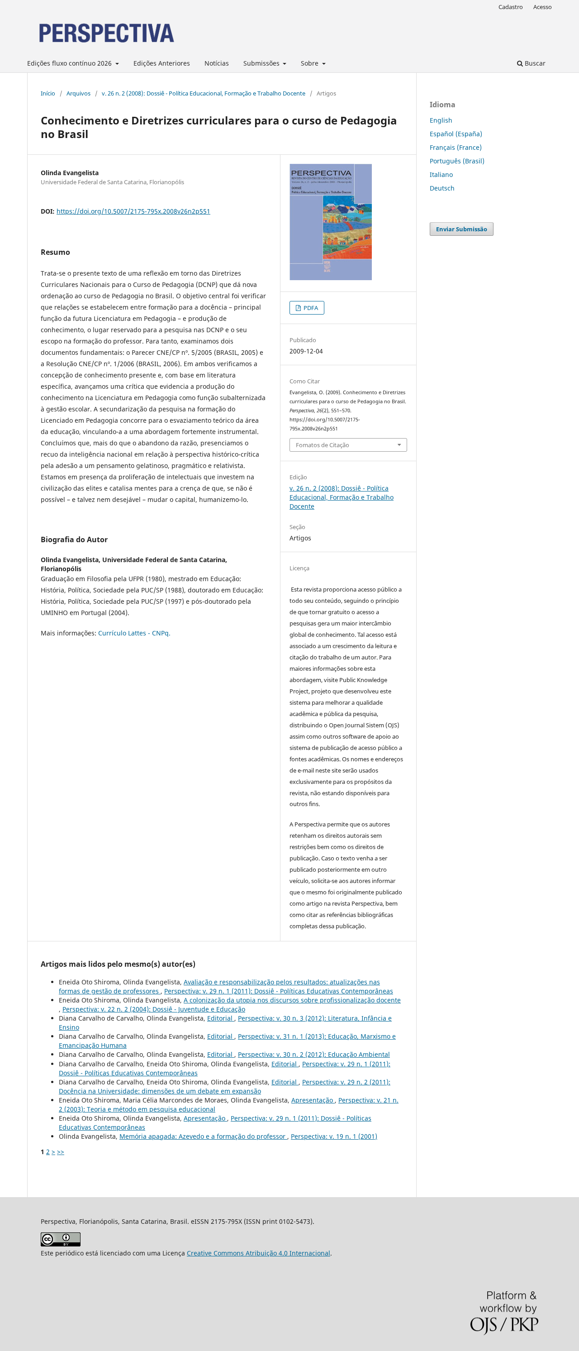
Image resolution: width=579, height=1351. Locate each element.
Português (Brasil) (457, 161)
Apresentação (313, 1100)
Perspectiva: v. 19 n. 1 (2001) (334, 1136)
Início (48, 93)
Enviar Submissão (461, 229)
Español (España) (456, 133)
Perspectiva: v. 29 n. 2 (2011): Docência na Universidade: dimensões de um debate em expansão (224, 1086)
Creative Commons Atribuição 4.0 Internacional (258, 1253)
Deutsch (442, 188)
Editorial (220, 1018)
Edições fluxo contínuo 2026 (70, 63)
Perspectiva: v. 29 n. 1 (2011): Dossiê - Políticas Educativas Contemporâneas (278, 991)
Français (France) (456, 147)
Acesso (542, 7)
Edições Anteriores (161, 63)
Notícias (216, 63)
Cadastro (510, 7)
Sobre (310, 63)
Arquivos (78, 93)
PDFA (310, 308)
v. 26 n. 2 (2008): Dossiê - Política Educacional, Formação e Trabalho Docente (203, 93)
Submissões (262, 63)
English (441, 120)
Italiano (441, 174)
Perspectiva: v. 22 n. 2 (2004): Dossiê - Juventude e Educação (153, 1009)
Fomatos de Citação (322, 445)
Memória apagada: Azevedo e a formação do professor (203, 1136)
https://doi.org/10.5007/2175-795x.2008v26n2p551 (133, 211)
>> (60, 1151)
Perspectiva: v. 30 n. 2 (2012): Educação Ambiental (314, 1054)
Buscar (534, 63)
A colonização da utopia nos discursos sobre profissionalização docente (292, 1000)
